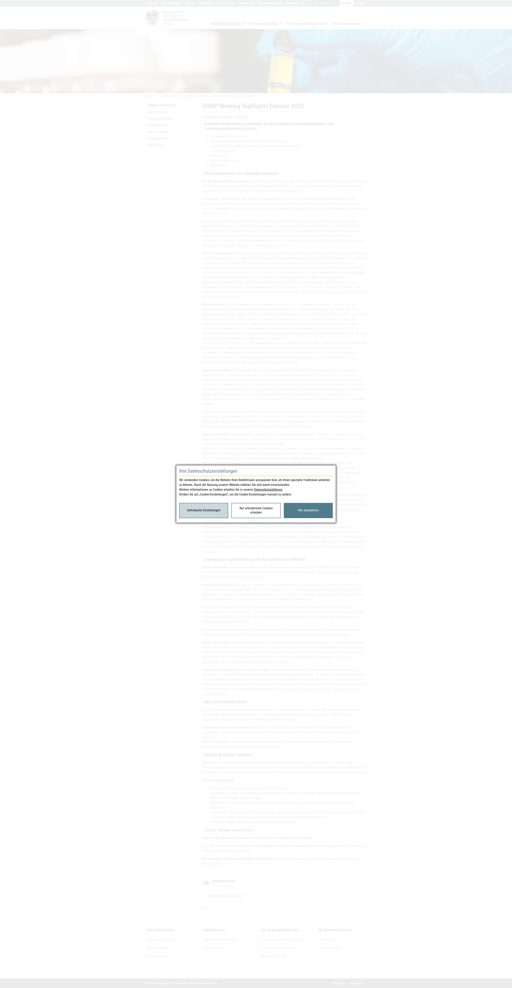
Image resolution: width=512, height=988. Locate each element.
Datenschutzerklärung (268, 489)
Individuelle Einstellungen (203, 510)
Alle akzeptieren (308, 510)
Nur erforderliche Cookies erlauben (256, 510)
